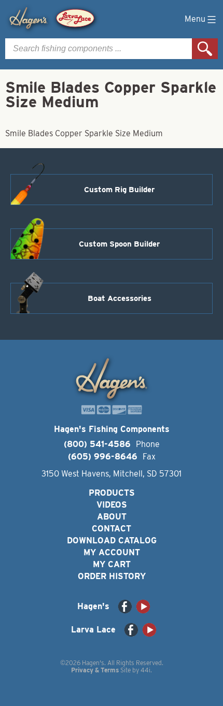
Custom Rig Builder (119, 189)
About (112, 517)
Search (205, 48)
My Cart (112, 564)
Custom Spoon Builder (119, 244)
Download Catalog (112, 540)
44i (145, 670)
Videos (111, 505)
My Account (111, 552)
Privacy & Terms (95, 670)
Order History (112, 576)
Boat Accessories (119, 298)
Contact (111, 529)
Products (112, 493)
